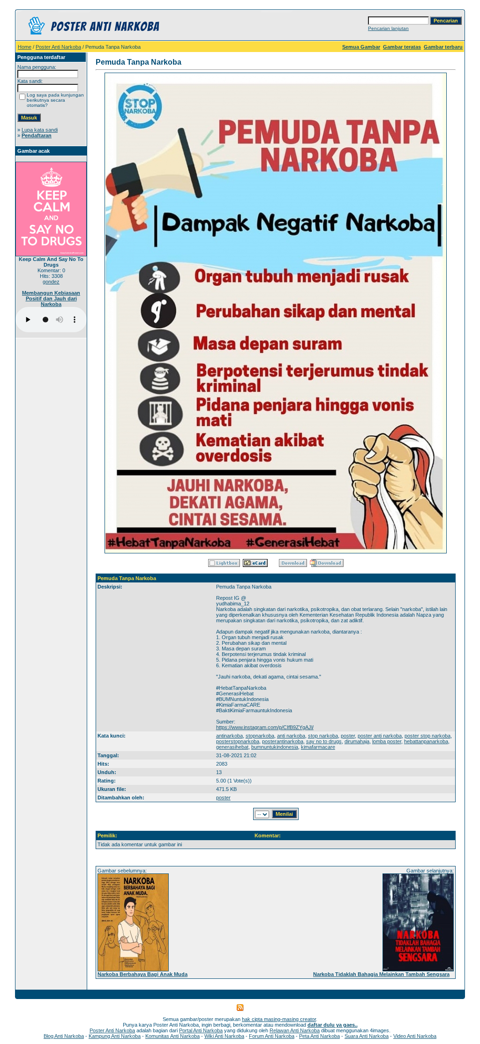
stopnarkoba (260, 735)
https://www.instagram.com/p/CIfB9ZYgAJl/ (265, 727)
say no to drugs (324, 741)
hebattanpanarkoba (426, 741)
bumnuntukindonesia (274, 747)
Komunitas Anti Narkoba (172, 1036)
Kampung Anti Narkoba (115, 1036)
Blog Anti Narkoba (64, 1036)
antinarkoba (229, 735)
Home (24, 47)
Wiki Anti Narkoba (224, 1036)
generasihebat (232, 747)
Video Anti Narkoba (414, 1036)
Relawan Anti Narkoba (295, 1030)
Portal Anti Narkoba (201, 1030)
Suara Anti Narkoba (367, 1036)
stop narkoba (323, 735)
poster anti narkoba (380, 735)
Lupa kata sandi (40, 130)
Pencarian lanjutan (388, 28)
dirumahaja (357, 741)
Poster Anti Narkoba (58, 47)
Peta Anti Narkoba (319, 1036)
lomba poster (386, 741)
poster (348, 735)
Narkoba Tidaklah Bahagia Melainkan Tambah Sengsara (381, 974)
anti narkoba (291, 735)
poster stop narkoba (427, 735)
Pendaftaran (37, 135)
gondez (51, 281)
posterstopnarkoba (237, 741)
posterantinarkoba (282, 741)
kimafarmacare (318, 747)
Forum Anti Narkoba (271, 1036)
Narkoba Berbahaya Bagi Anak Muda (143, 974)
